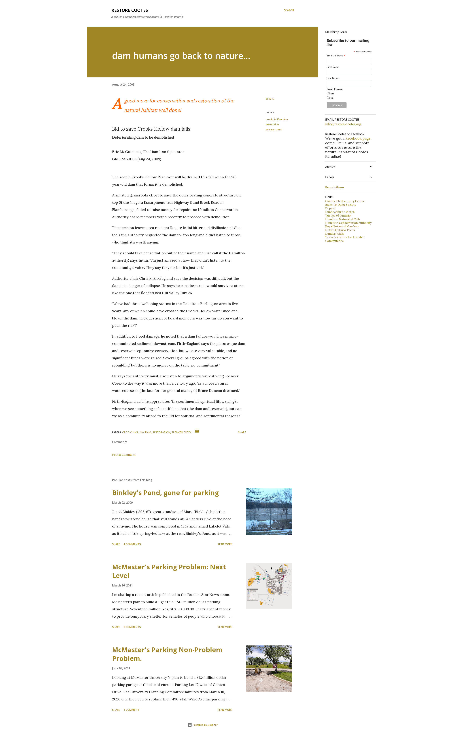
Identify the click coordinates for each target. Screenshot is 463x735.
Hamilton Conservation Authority (348, 222)
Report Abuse (334, 187)
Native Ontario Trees (340, 230)
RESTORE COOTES (129, 10)
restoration (272, 124)
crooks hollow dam (277, 119)
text (331, 97)
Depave (330, 208)
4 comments (132, 544)
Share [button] (270, 98)
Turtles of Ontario (338, 215)
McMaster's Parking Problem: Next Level (169, 571)
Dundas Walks (334, 233)
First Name (333, 66)
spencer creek (274, 129)
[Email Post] (197, 432)
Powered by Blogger (205, 724)
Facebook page (358, 138)
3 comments (132, 627)
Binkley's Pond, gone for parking (165, 492)
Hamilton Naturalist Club (342, 219)
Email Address (336, 55)
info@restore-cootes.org (343, 124)
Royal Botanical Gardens (342, 226)
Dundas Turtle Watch (340, 212)
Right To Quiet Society (340, 204)
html (331, 93)
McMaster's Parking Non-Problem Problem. (167, 654)
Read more (225, 544)
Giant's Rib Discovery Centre (345, 201)
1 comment (131, 709)
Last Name (333, 78)
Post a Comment (123, 454)
